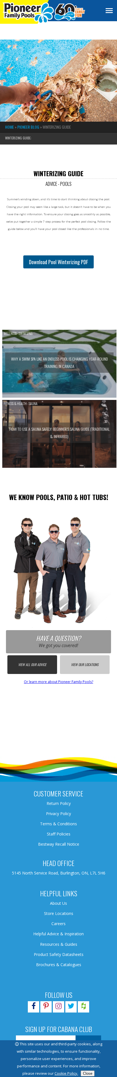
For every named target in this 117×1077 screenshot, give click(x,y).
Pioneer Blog (28, 127)
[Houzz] (83, 1007)
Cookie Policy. (66, 1073)
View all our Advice (32, 664)
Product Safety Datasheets (58, 954)
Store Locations (58, 913)
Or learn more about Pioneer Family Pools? (58, 681)
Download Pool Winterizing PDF (58, 262)
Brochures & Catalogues (58, 964)
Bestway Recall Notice (58, 844)
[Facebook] (33, 1007)
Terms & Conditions (58, 823)
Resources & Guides (58, 944)
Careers (58, 923)
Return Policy (59, 803)
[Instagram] (58, 1007)
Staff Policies (58, 834)
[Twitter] (71, 1007)
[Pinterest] (46, 1007)
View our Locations (85, 664)
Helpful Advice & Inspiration (58, 933)
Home (9, 127)
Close (87, 1073)
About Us (58, 903)
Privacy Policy (58, 813)
